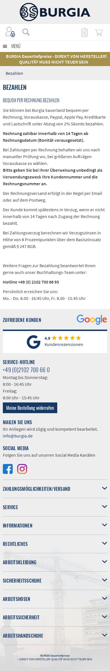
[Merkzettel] (84, 32)
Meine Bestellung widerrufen (30, 407)
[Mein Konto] (10, 32)
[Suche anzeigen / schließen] (26, 32)
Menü (16, 46)
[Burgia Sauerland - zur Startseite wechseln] (55, 12)
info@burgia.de (18, 436)
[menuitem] (23, 32)
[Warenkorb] (98, 32)
